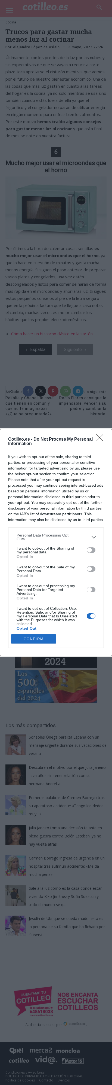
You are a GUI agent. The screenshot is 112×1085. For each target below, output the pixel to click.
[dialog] (56, 542)
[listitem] (56, 537)
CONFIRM (34, 639)
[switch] (91, 550)
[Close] (101, 439)
